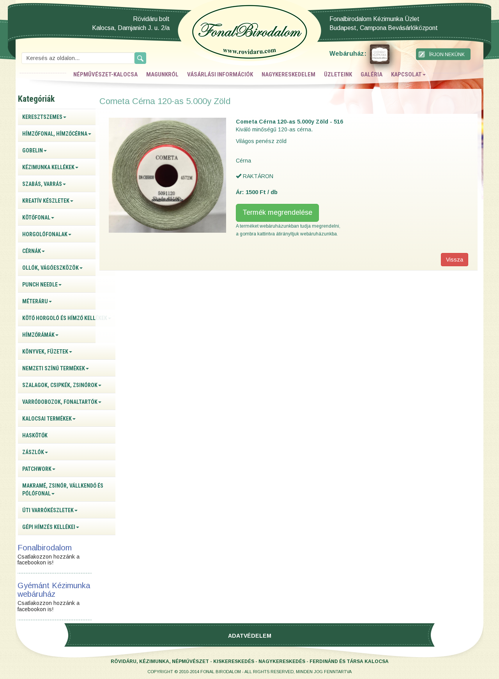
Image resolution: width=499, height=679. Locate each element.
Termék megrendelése (277, 212)
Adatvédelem (249, 636)
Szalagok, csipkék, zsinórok (59, 385)
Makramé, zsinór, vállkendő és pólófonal (62, 490)
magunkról (162, 74)
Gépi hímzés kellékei (48, 527)
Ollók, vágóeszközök (50, 268)
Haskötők (35, 435)
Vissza (454, 259)
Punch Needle (40, 284)
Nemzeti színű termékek (53, 368)
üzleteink (338, 74)
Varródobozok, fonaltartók (59, 402)
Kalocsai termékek (47, 419)
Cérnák (31, 251)
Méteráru (35, 301)
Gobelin (32, 150)
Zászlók (33, 452)
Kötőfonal (36, 217)
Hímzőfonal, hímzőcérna (54, 134)
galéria (371, 74)
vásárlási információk (220, 74)
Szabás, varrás (42, 184)
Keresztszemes (42, 117)
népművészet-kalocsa (105, 74)
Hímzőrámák (38, 335)
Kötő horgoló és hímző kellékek (64, 318)
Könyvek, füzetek (45, 351)
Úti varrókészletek (48, 510)
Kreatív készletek (45, 201)
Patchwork (36, 469)
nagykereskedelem (288, 74)
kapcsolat (406, 74)
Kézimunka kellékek (48, 167)
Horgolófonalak (44, 234)
